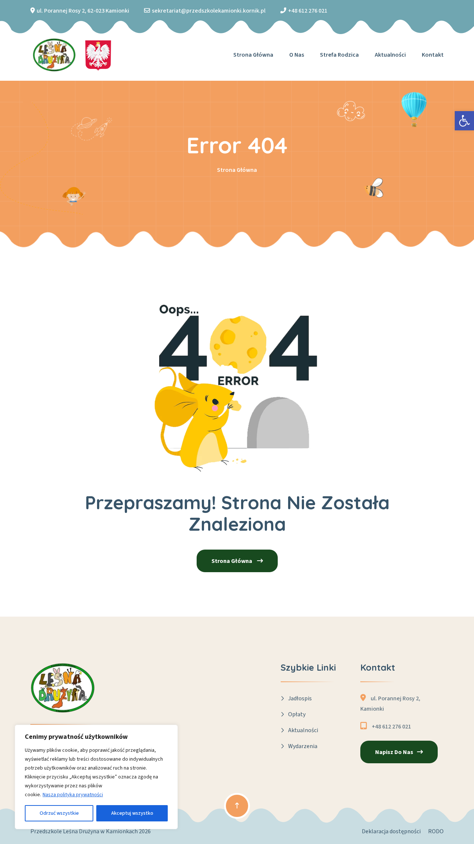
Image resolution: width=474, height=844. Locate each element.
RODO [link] (436, 831)
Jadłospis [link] (300, 698)
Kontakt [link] (433, 55)
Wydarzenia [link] (302, 746)
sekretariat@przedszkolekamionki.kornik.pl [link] (209, 11)
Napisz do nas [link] (394, 752)
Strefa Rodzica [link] (339, 55)
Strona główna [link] (253, 55)
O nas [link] (296, 55)
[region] (96, 777)
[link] (464, 120)
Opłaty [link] (297, 714)
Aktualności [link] (390, 55)
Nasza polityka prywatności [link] (73, 794)
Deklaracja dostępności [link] (391, 831)
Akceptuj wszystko (132, 813)
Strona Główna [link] (237, 170)
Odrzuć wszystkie (59, 813)
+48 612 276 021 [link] (307, 11)
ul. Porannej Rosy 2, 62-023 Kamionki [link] (83, 11)
